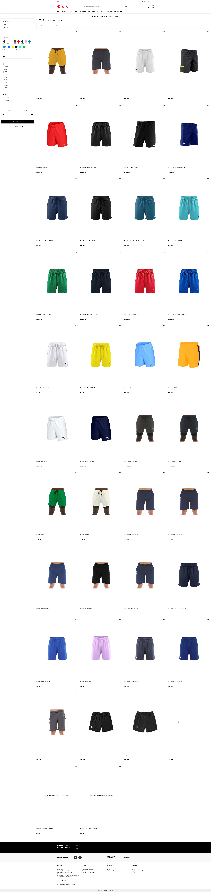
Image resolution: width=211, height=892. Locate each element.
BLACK (16, 49)
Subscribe (78, 848)
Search (125, 6)
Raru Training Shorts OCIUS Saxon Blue (177, 314)
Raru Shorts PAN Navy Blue (174, 461)
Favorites (146, 1)
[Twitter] (75, 857)
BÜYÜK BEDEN (8, 100)
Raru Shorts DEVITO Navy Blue (87, 461)
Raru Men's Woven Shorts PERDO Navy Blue (46, 241)
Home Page (95, 16)
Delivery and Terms (62, 873)
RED (18, 44)
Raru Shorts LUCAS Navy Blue (131, 534)
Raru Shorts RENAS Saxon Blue (43, 681)
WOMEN (64, 12)
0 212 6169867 (126, 857)
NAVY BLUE (22, 44)
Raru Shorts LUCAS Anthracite (87, 94)
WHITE (8, 44)
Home (108, 868)
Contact (109, 869)
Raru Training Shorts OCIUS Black (88, 167)
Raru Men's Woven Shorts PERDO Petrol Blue (134, 241)
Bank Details (60, 869)
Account (133, 872)
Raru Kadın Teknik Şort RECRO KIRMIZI (45, 828)
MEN (58, 12)
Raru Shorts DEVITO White (42, 461)
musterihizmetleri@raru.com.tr (67, 884)
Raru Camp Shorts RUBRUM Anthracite (45, 755)
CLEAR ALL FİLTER (19, 126)
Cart (83, 868)
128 (6, 66)
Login (132, 868)
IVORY (11, 44)
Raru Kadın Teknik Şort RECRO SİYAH (88, 828)
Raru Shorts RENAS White (130, 94)
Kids (70, 12)
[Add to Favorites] (76, 32)
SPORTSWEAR (109, 16)
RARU (6, 97)
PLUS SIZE (109, 12)
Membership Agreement (88, 869)
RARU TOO (83, 12)
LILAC (26, 44)
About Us (59, 868)
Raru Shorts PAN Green (41, 534)
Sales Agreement (86, 871)
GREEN (24, 49)
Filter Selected (18, 121)
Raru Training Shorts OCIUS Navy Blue (89, 314)
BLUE (29, 44)
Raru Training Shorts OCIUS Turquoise (177, 241)
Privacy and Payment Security (64, 872)
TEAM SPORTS (118, 12)
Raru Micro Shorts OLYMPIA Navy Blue (177, 608)
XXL (6, 82)
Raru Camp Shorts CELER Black (131, 167)
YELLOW (13, 49)
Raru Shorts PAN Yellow (41, 94)
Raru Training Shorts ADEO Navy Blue (177, 167)
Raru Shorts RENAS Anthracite (131, 681)
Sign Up (133, 869)
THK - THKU (101, 12)
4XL (6, 87)
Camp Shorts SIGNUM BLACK (87, 755)
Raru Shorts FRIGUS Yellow (174, 387)
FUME (15, 44)
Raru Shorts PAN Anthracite (130, 461)
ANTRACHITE (4, 44)
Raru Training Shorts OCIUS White (44, 387)
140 (6, 64)
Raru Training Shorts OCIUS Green (44, 314)
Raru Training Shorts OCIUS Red (131, 314)
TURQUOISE (20, 49)
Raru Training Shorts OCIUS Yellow (88, 387)
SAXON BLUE (9, 49)
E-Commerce (110, 890)
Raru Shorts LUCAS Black (86, 608)
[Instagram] (80, 857)
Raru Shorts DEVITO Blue (130, 387)
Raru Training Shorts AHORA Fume (176, 94)
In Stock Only (55, 25)
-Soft (105, 890)
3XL (6, 85)
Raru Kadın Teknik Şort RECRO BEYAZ (176, 755)
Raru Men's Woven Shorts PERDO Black (89, 241)
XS (5, 69)
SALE (126, 12)
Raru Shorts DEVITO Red (41, 167)
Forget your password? (137, 871)
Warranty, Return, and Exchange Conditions (68, 871)
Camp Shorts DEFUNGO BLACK (131, 755)
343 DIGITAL (91, 12)
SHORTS (4, 24)
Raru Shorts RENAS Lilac (85, 681)
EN (60, 1)
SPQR (76, 12)
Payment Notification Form (88, 872)
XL (6, 80)
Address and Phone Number (114, 871)
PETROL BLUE (4, 49)
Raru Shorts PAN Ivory (85, 534)
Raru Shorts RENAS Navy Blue (175, 681)
